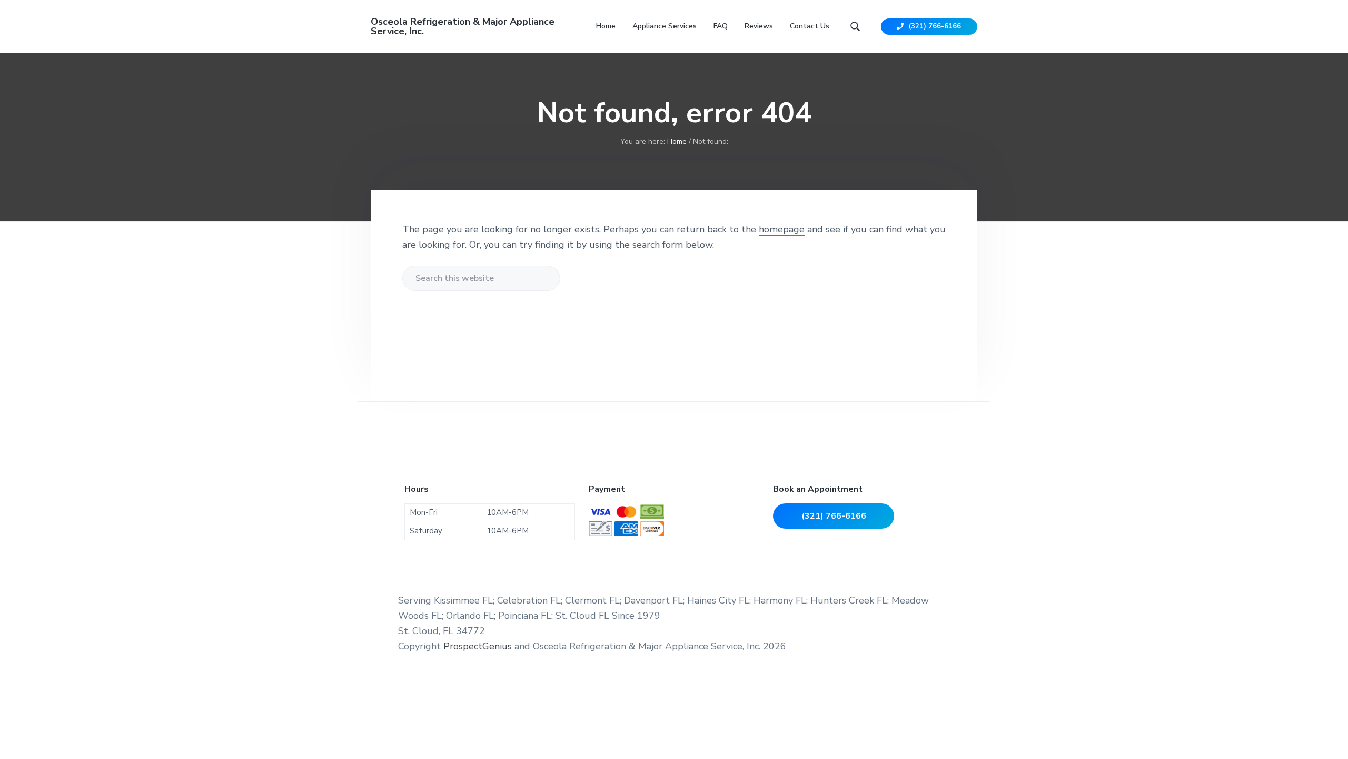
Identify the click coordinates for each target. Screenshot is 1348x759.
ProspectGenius (477, 646)
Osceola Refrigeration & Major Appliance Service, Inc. (462, 26)
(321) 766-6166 (934, 26)
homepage (782, 229)
